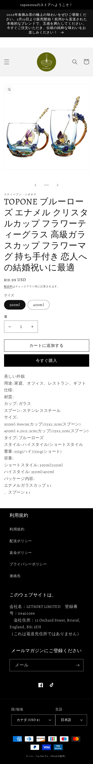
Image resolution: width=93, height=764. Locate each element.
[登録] (77, 665)
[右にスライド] (57, 185)
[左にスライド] (35, 185)
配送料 (8, 286)
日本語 (66, 719)
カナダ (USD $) (28, 719)
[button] (6, 61)
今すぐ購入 (46, 360)
